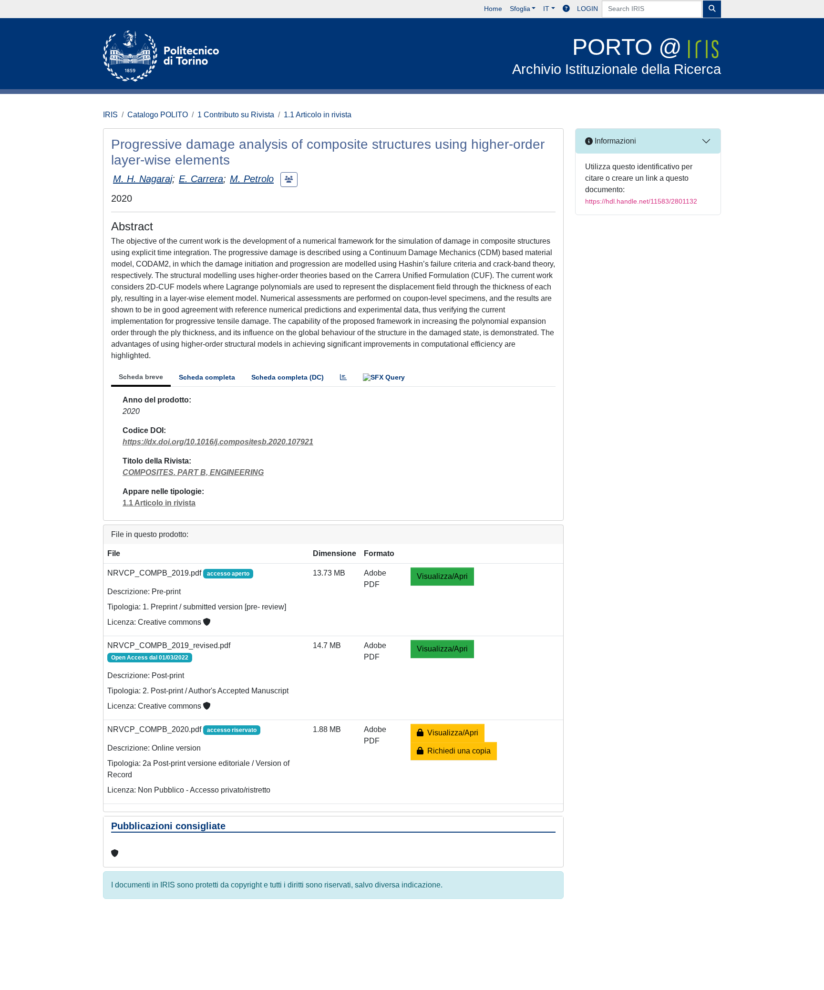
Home (493, 8)
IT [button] (546, 8)
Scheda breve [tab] (141, 377)
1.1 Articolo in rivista (317, 115)
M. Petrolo (252, 179)
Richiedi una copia (457, 751)
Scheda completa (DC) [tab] (287, 377)
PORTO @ (616, 55)
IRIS (110, 115)
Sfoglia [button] (520, 8)
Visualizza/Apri (442, 576)
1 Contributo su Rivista (235, 115)
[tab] (343, 377)
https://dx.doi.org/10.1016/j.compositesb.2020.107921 (218, 442)
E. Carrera (201, 179)
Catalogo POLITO (157, 115)
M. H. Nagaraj (142, 179)
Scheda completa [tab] (207, 377)
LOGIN (587, 8)
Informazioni (614, 141)
